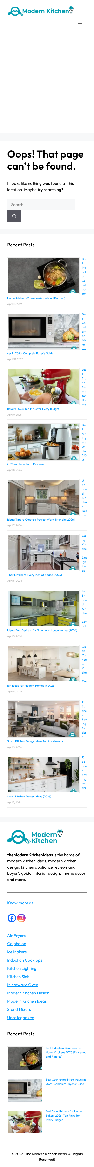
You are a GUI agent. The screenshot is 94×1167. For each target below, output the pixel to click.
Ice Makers (17, 951)
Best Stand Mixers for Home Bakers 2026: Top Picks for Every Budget (64, 1115)
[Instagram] (21, 918)
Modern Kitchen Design (28, 992)
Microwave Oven (22, 984)
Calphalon (16, 943)
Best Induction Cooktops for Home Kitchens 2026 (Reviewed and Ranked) (66, 1052)
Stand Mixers (19, 1009)
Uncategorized (20, 1017)
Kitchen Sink (18, 976)
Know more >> (20, 902)
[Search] (14, 216)
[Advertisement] (47, 86)
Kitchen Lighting (21, 968)
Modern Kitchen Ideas (27, 1001)
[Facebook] (12, 918)
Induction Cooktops (24, 960)
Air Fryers (16, 935)
